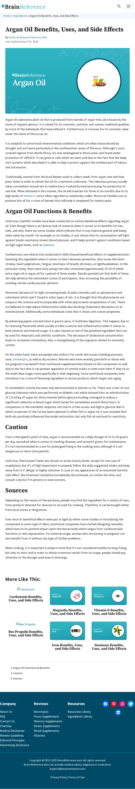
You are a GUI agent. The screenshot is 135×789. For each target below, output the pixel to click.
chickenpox (20, 359)
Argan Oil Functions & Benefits (31, 667)
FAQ (2, 716)
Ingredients (20, 15)
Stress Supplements (47, 726)
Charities (6, 726)
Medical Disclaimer (12, 731)
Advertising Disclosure (14, 745)
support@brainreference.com (67, 768)
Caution (17, 673)
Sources (17, 678)
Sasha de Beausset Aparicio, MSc (28, 37)
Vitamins (39, 735)
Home (7, 15)
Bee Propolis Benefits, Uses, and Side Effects (25, 634)
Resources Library (79, 712)
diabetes (48, 245)
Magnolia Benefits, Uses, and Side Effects (67, 612)
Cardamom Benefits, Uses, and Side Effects (26, 599)
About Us (6, 712)
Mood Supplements (46, 731)
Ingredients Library (80, 716)
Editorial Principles (12, 740)
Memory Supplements (48, 721)
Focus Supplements (46, 716)
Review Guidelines (12, 735)
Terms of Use (77, 777)
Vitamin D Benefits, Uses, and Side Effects (109, 612)
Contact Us (7, 721)
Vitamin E (29, 196)
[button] (119, 6)
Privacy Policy (58, 777)
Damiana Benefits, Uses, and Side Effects (109, 647)
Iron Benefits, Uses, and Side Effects (67, 647)
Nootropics (41, 712)
